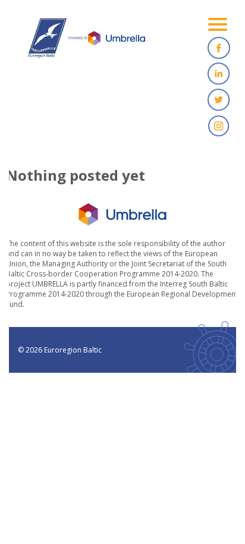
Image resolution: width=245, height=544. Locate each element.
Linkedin (219, 74)
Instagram (219, 126)
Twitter (219, 100)
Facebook (219, 47)
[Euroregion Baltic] (85, 41)
